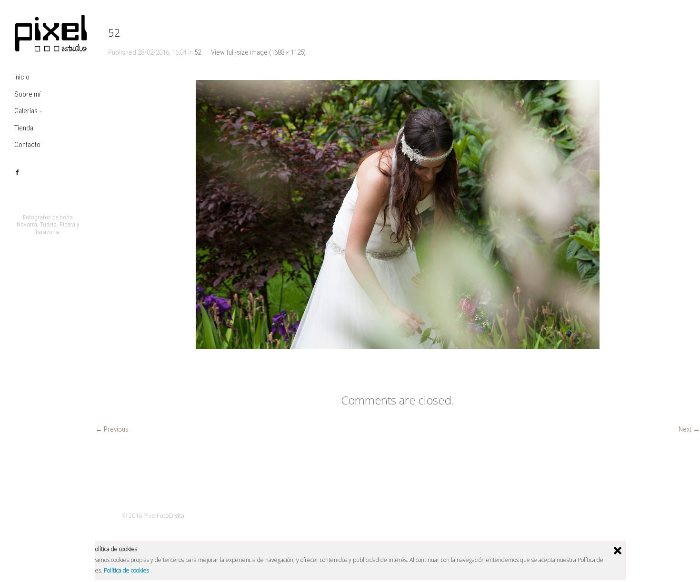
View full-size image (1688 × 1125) (258, 52)
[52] (397, 214)
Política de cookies (127, 570)
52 (197, 52)
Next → (689, 429)
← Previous (112, 429)
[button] (398, 214)
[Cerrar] (617, 550)
